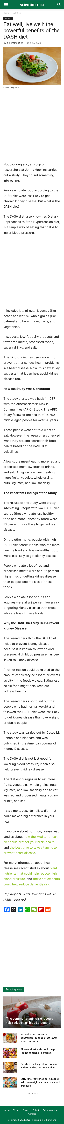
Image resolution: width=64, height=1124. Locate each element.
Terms (16, 1110)
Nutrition (16, 12)
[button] (59, 4)
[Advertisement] (32, 125)
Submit (36, 1110)
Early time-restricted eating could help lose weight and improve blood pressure (40, 1082)
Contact (32, 1113)
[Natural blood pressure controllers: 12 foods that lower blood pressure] (10, 1038)
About (7, 1110)
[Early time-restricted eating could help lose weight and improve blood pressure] (10, 1082)
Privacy (26, 1110)
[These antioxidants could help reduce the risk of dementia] (10, 1053)
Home (6, 12)
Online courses (50, 1110)
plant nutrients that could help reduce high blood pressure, (30, 873)
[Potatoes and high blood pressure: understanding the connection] (10, 1067)
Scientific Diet (15, 42)
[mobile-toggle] (5, 4)
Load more (31, 1093)
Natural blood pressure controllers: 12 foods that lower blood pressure (38, 1038)
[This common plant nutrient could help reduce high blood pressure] (32, 1012)
